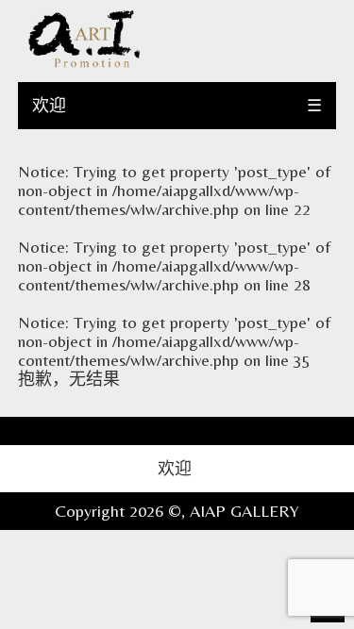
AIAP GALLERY (244, 511)
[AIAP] (84, 63)
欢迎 (49, 105)
